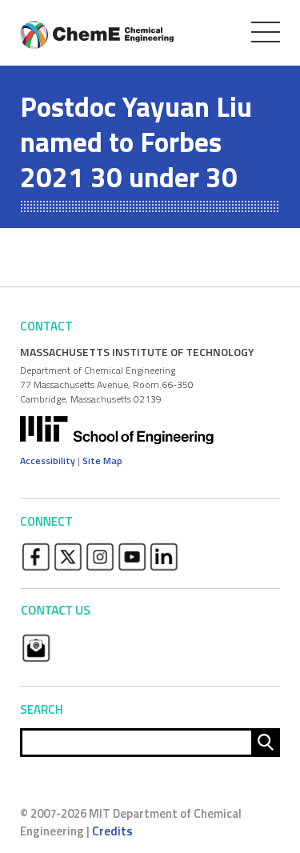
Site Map (102, 460)
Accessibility (47, 460)
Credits (112, 831)
